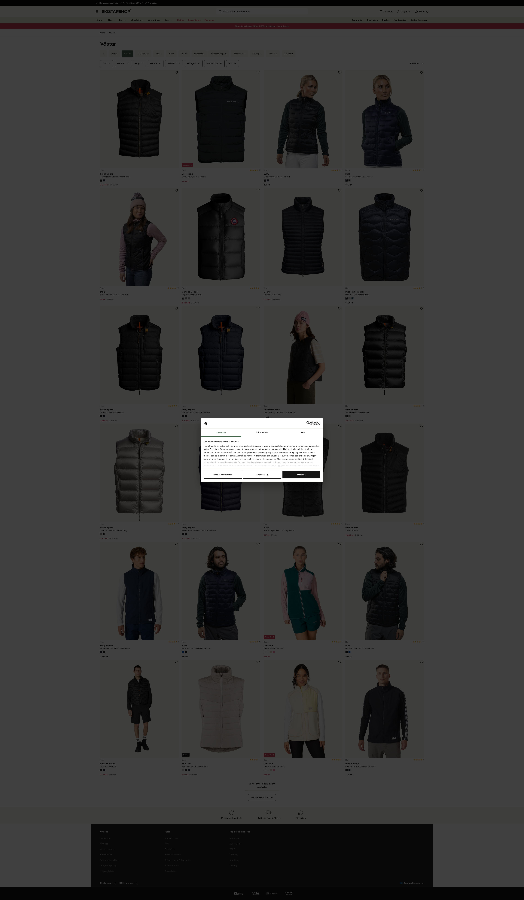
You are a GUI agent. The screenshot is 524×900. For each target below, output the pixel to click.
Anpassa (260, 475)
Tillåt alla (301, 475)
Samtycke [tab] (221, 433)
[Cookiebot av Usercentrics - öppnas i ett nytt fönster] (308, 423)
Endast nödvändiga (222, 475)
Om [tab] (303, 432)
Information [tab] (262, 432)
